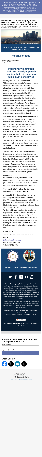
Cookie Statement (26, 12)
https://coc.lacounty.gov (11, 310)
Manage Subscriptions (29, 324)
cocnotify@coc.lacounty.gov (28, 310)
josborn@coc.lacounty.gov (12, 240)
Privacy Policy (14, 379)
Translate (21, 326)
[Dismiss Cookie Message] (39, 2)
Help (30, 379)
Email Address (6, 344)
